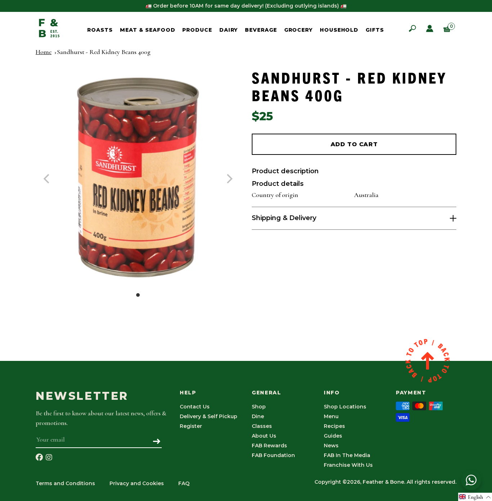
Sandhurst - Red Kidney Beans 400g (104, 52)
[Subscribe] (157, 442)
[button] (475, 497)
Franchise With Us (348, 465)
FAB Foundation (273, 455)
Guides (333, 436)
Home (44, 52)
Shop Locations (345, 406)
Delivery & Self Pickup (208, 416)
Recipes (334, 426)
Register (191, 426)
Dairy (228, 30)
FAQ (183, 483)
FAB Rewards (269, 445)
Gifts (375, 30)
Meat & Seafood (147, 30)
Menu (331, 416)
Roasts (99, 30)
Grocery (298, 30)
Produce (197, 30)
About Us (264, 436)
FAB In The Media (347, 455)
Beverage (261, 30)
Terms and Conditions (65, 483)
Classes (262, 426)
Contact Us (195, 406)
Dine (258, 416)
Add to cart (354, 144)
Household (339, 30)
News (331, 445)
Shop (259, 406)
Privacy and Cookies (136, 483)
